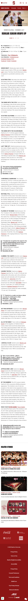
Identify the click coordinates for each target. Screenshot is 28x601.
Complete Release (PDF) (7, 59)
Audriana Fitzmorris (12, 286)
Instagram (13, 61)
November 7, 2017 (7, 303)
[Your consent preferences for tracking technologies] (2, 598)
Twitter (9, 61)
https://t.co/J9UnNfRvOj (9, 245)
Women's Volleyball (9, 30)
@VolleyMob (5, 427)
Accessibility (14, 564)
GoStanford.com (14, 57)
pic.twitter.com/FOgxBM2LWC (10, 300)
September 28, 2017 (8, 364)
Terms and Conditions (14, 577)
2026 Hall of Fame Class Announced (9, 518)
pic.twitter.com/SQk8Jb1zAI (10, 168)
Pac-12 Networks (13, 55)
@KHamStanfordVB (8, 425)
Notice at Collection (14, 589)
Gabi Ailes (14, 374)
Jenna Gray (12, 279)
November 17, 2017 (7, 173)
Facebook (3, 61)
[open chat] (26, 599)
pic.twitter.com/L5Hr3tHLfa (10, 433)
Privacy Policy (14, 551)
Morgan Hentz (13, 215)
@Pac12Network (7, 358)
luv (9, 357)
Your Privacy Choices (14, 585)
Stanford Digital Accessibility (14, 560)
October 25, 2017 (7, 436)
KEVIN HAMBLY (13, 407)
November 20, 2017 (7, 251)
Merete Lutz (22, 155)
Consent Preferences (14, 573)
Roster (19, 8)
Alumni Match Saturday (6, 494)
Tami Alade (18, 282)
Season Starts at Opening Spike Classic (10, 469)
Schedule (13, 8)
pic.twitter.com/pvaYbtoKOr (10, 360)
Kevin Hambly (21, 407)
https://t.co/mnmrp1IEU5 (12, 431)
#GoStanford (17, 166)
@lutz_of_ (5, 357)
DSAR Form (14, 581)
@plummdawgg (12, 242)
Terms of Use (14, 556)
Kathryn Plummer (5, 134)
